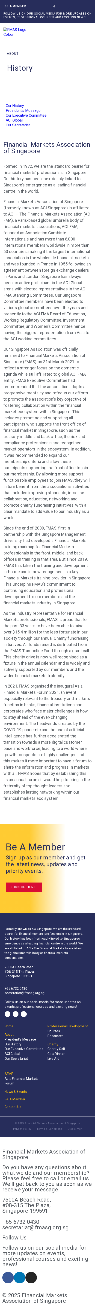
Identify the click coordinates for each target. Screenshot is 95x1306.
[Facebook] (7, 1014)
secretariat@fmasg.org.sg (25, 993)
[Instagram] (67, 6)
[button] (77, 6)
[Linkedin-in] (60, 6)
